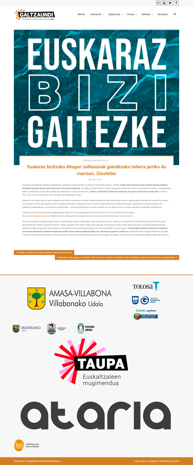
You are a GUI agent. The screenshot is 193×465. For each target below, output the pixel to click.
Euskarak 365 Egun (100, 160)
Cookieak (152, 461)
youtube (164, 3)
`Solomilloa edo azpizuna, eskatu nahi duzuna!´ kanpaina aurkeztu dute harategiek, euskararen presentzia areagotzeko (116, 257)
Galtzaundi (95, 14)
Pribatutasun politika (168, 461)
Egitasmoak (114, 14)
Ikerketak (146, 14)
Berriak (81, 14)
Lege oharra (140, 461)
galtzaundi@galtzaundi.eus (38, 216)
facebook (176, 3)
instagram (158, 3)
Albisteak (87, 160)
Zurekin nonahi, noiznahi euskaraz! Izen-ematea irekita (45, 252)
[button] (175, 14)
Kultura (131, 14)
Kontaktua (163, 14)
